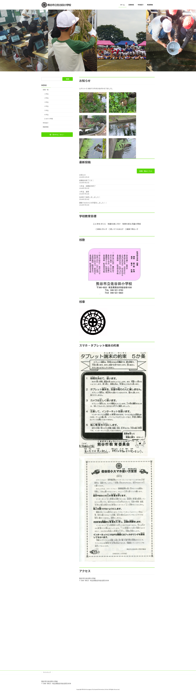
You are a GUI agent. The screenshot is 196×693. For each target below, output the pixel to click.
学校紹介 (45, 123)
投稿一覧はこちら (145, 171)
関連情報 (45, 127)
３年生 (46, 102)
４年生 (46, 106)
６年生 (46, 114)
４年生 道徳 (84, 192)
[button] (57, 134)
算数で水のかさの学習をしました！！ (93, 203)
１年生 (46, 94)
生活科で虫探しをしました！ (89, 197)
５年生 (46, 110)
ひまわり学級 (48, 119)
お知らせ (82, 175)
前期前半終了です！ (86, 180)
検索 (67, 79)
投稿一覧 (45, 90)
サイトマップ (47, 672)
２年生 (46, 98)
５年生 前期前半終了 (87, 186)
